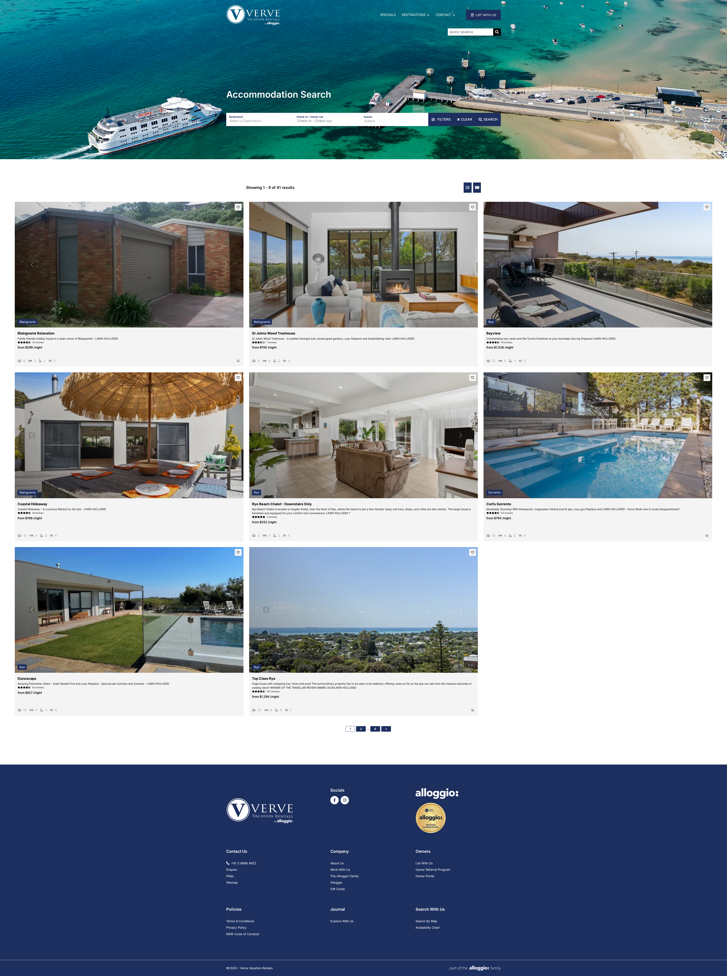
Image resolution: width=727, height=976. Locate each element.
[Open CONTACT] (454, 15)
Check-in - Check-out (309, 116)
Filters (443, 119)
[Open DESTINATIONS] (428, 15)
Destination (236, 116)
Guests (368, 116)
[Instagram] (345, 800)
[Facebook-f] (334, 800)
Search (491, 119)
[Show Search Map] (477, 187)
